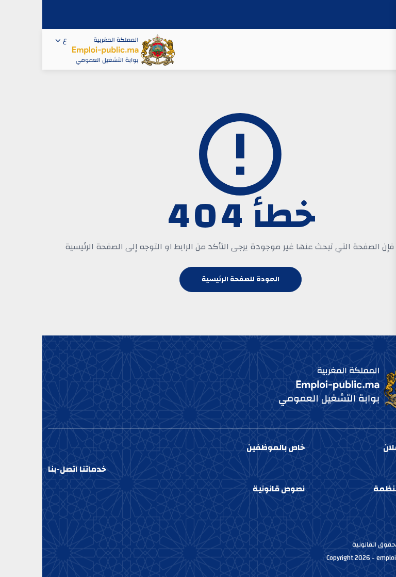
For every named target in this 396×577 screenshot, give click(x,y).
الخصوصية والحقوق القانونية (350, 544)
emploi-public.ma (359, 558)
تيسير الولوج (373, 532)
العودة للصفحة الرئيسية (198, 279)
